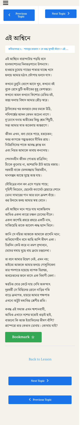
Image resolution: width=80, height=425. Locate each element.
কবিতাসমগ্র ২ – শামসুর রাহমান (23, 49)
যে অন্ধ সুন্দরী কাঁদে (50, 49)
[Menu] (5, 3)
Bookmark (21, 337)
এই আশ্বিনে (67, 49)
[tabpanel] (40, 199)
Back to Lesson (40, 359)
